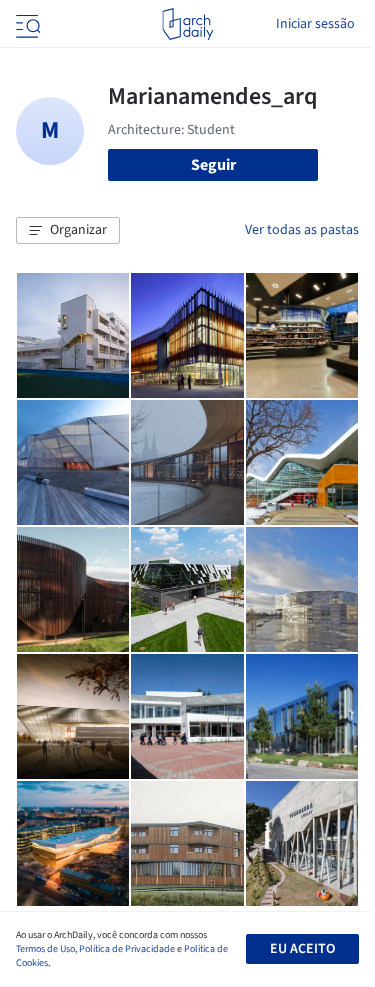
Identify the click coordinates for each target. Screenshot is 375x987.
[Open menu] (26, 24)
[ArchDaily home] (187, 24)
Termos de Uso (45, 949)
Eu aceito (302, 949)
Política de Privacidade (127, 949)
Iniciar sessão (315, 24)
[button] (68, 231)
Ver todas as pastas (302, 230)
